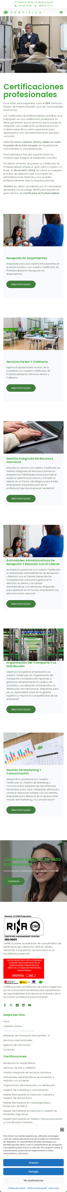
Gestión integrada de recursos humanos (27, 1072)
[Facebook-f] (4, 1005)
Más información (21, 284)
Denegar (33, 1171)
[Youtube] (29, 1005)
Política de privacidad (37, 1188)
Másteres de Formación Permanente (24, 1035)
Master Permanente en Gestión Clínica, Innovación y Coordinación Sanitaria (32, 1120)
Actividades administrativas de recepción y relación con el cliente (28, 1079)
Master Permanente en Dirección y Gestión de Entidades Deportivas (30, 1112)
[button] (62, 1129)
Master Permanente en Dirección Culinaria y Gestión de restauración (28, 1096)
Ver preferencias (33, 1180)
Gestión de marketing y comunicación (25, 1090)
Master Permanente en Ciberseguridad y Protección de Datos (27, 1104)
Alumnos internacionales (17, 1040)
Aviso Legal (53, 1188)
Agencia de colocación (17, 1045)
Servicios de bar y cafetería (19, 1067)
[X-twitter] (11, 1005)
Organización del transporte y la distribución (29, 1085)
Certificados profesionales (18, 1030)
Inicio (6, 1021)
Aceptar (33, 1162)
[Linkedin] (23, 1005)
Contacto (14, 881)
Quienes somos (12, 1026)
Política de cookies (17, 1188)
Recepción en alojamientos (19, 1063)
